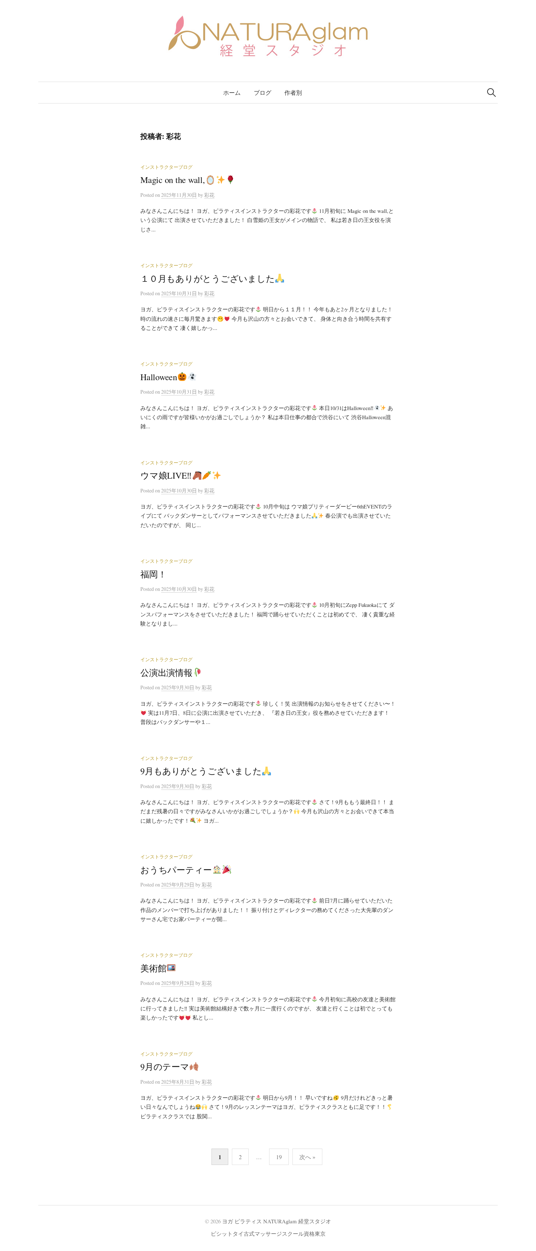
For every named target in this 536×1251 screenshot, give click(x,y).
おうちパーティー (176, 870)
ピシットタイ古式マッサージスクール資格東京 (268, 1233)
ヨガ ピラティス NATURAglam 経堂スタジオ (276, 1221)
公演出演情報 (166, 672)
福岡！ (153, 574)
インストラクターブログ (166, 167)
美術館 (153, 968)
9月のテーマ (164, 1066)
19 (279, 1157)
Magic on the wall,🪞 (177, 180)
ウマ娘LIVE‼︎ (166, 475)
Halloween (158, 377)
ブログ (262, 92)
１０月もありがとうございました (207, 278)
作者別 (293, 92)
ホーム (232, 92)
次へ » (307, 1157)
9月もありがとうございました (201, 771)
